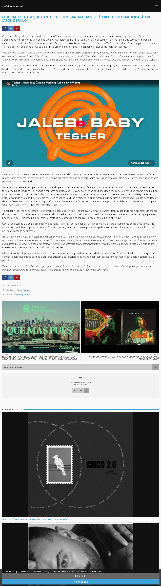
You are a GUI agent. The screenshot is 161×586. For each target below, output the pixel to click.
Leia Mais (80, 576)
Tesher (26, 290)
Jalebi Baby (18, 294)
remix (90, 36)
